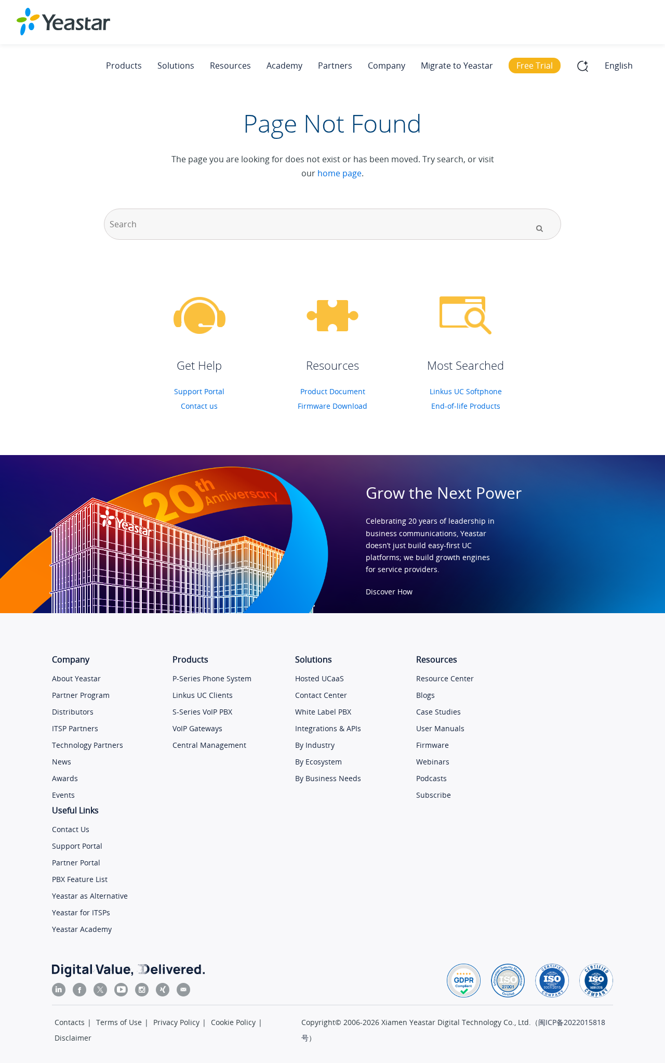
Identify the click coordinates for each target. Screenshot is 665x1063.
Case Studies (438, 712)
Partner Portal (76, 862)
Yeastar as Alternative (90, 896)
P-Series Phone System (211, 678)
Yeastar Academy (82, 929)
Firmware (432, 745)
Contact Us (70, 829)
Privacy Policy (176, 1022)
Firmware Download (332, 406)
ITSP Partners (75, 728)
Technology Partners (87, 745)
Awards (65, 778)
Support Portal (199, 391)
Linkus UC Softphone (466, 391)
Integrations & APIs (328, 728)
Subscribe (433, 795)
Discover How (389, 592)
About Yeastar (76, 678)
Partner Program (81, 695)
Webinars (432, 762)
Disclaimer (73, 1038)
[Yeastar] (63, 21)
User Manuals (440, 728)
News (61, 762)
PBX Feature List (80, 879)
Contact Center (321, 695)
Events (63, 795)
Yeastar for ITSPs (81, 912)
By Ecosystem (318, 762)
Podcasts (431, 778)
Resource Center (445, 678)
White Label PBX (323, 712)
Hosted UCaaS (319, 678)
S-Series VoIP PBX (202, 712)
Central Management (209, 745)
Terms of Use (119, 1022)
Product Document (332, 391)
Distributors (73, 712)
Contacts (70, 1022)
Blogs (425, 695)
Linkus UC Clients (202, 695)
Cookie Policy (233, 1022)
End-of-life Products (465, 406)
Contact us (199, 406)
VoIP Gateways (197, 728)
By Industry (315, 745)
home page (339, 173)
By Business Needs (328, 778)
